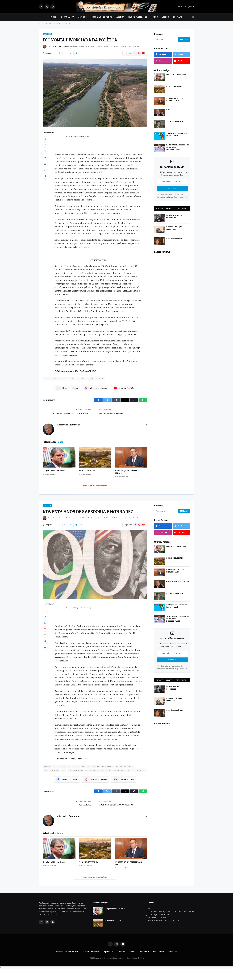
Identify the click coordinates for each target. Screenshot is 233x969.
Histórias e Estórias (101, 17)
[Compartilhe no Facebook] (64, 53)
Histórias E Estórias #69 (175, 239)
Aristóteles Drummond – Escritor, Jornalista (78, 952)
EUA (63, 770)
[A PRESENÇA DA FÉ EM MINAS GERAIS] (131, 457)
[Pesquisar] (193, 17)
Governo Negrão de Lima (77, 770)
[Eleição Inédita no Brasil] (59, 457)
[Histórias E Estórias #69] (159, 241)
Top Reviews (181, 208)
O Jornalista (67, 17)
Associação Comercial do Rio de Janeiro (97, 766)
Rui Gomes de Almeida (137, 770)
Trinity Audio (78, 136)
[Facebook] (45, 145)
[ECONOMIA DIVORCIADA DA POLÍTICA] (95, 93)
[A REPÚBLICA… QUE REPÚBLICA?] (159, 229)
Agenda (120, 17)
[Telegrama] (45, 176)
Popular (159, 208)
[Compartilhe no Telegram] (75, 53)
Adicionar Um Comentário (95, 486)
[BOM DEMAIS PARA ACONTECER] (159, 218)
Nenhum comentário (121, 46)
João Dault (94, 770)
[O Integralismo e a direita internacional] (159, 136)
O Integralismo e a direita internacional (176, 134)
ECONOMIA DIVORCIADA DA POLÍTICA (116, 805)
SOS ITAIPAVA (85, 805)
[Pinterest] (45, 157)
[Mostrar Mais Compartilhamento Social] (81, 53)
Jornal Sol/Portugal (85, 379)
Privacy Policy (173, 197)
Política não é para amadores (178, 110)
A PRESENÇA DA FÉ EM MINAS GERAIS (128, 472)
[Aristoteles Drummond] (116, 6)
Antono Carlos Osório (70, 766)
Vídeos (165, 17)
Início (53, 17)
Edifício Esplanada (60, 379)
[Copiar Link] (45, 169)
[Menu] (40, 17)
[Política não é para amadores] (159, 112)
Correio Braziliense (51, 770)
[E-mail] (45, 163)
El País (72, 379)
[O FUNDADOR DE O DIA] (159, 124)
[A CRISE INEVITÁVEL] (95, 457)
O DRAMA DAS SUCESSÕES (111, 413)
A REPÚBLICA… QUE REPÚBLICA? (174, 228)
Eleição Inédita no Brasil (54, 471)
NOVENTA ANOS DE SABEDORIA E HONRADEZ (70, 413)
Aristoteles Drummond (59, 46)
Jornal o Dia (105, 770)
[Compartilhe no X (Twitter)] (70, 53)
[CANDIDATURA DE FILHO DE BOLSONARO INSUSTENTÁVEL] (159, 148)
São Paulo (100, 379)
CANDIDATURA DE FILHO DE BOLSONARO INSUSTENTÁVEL (177, 147)
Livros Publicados (137, 17)
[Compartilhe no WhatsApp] (59, 53)
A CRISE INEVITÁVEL (88, 471)
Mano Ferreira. (119, 770)
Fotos (154, 17)
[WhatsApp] (45, 138)
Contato (178, 17)
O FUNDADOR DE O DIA (175, 121)
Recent (169, 208)
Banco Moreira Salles (124, 766)
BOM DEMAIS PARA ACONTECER (174, 216)
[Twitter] (45, 151)
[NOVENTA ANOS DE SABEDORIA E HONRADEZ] (95, 564)
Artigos (82, 17)
